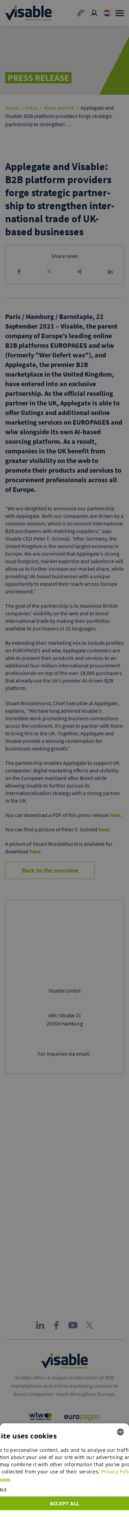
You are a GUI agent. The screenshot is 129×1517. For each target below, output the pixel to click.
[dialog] (64, 1470)
